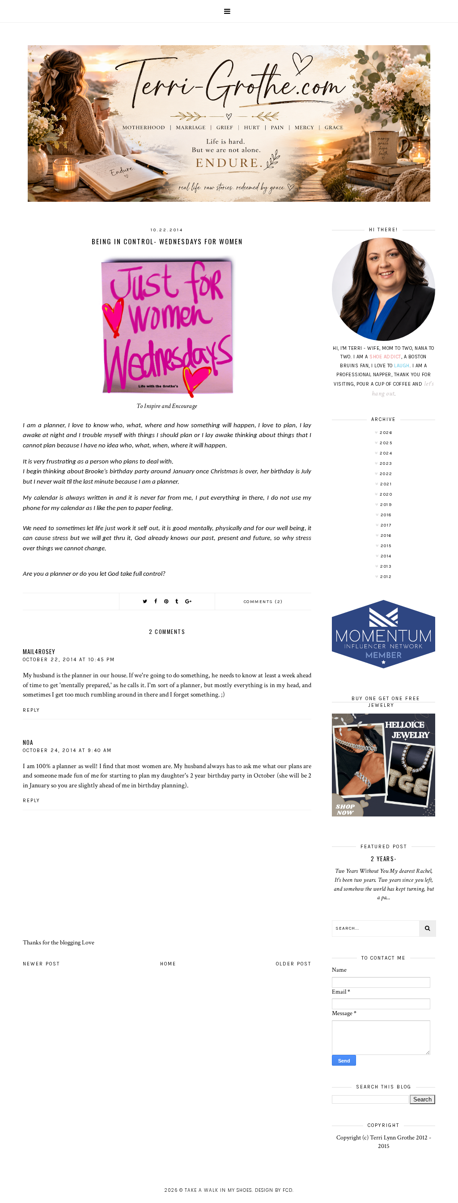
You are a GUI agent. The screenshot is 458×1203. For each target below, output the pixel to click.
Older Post (293, 964)
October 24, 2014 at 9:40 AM (67, 750)
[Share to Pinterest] (166, 601)
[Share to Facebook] (156, 601)
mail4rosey (39, 651)
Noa (28, 742)
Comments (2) (263, 601)
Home (168, 964)
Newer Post (41, 964)
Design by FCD (274, 1190)
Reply (31, 710)
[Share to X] (145, 601)
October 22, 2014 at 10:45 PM (69, 660)
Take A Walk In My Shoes (218, 1190)
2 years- (384, 858)
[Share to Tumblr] (177, 601)
